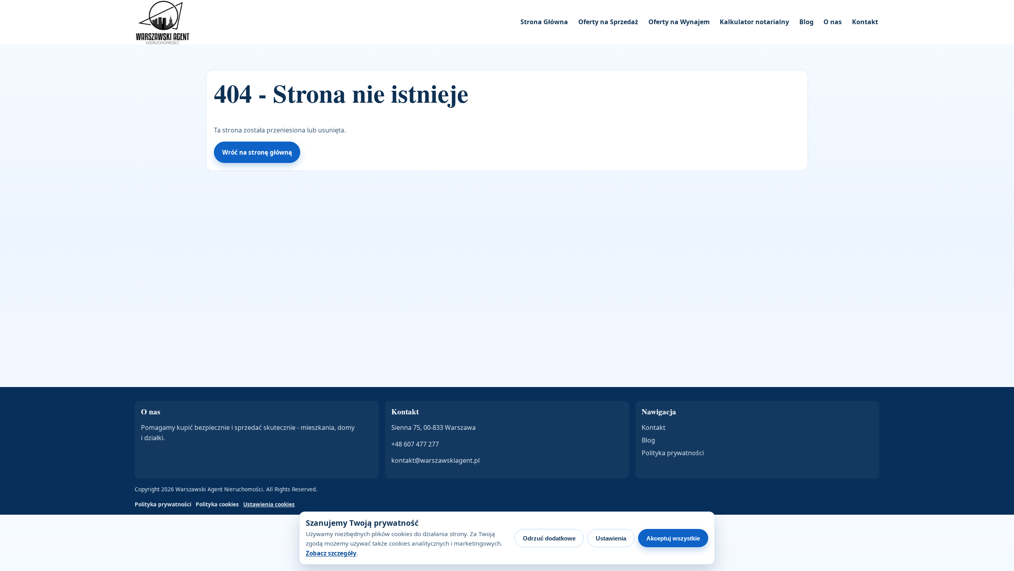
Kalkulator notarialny (754, 21)
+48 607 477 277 (415, 444)
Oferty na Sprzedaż (608, 21)
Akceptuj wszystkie (673, 538)
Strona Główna (544, 21)
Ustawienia (611, 538)
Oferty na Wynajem (679, 21)
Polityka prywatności (673, 452)
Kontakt (865, 21)
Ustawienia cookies (269, 504)
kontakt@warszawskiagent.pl (435, 460)
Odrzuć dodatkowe (549, 538)
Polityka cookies (217, 504)
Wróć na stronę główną (257, 152)
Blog (806, 21)
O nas (832, 21)
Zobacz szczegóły (331, 553)
